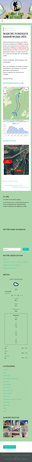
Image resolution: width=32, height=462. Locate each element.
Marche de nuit (6, 387)
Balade (4, 372)
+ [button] (5, 89)
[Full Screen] (5, 94)
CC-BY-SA (17, 121)
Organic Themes (17, 459)
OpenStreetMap (13, 120)
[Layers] (26, 89)
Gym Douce (6, 381)
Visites (4, 408)
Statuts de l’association (10, 268)
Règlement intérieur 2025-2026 (11, 265)
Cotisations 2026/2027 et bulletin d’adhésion (16, 262)
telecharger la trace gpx (9, 141)
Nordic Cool (6, 396)
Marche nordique (13, 181)
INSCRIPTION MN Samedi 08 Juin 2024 (13, 83)
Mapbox (24, 121)
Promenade (6, 402)
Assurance (6, 259)
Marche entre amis (7, 390)
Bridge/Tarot (6, 375)
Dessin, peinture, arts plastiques (11, 378)
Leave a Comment (8, 28)
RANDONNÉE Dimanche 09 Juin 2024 (19, 187)
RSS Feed (24, 459)
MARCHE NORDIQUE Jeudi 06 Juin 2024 (13, 185)
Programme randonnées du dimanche (12, 399)
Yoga (4, 411)
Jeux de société (7, 384)
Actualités (5, 369)
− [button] (5, 91)
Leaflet (4, 120)
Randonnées (6, 405)
